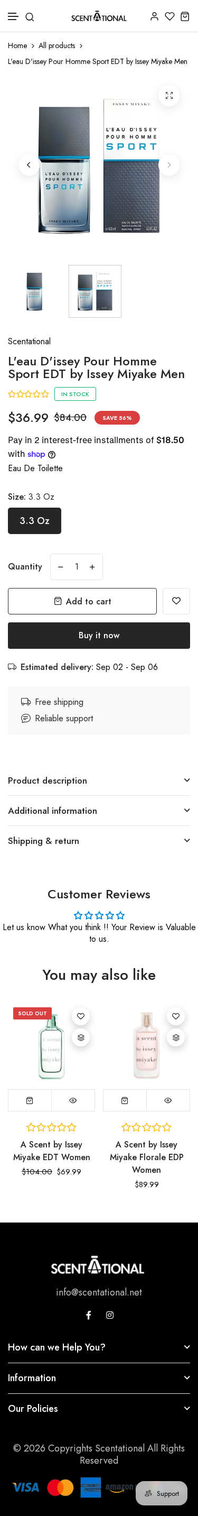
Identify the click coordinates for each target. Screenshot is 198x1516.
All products (57, 45)
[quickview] (73, 1100)
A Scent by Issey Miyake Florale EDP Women (147, 1157)
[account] (154, 16)
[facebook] (88, 1315)
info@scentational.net (99, 1292)
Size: (31, 497)
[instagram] (109, 1315)
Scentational (29, 341)
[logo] (99, 16)
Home (17, 45)
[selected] (125, 1100)
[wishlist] (170, 16)
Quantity (25, 567)
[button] (14, 17)
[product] (169, 95)
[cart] (185, 16)
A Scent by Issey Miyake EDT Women (51, 1150)
